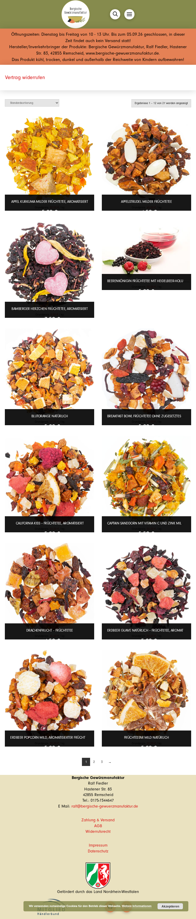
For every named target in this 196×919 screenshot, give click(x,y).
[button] (115, 14)
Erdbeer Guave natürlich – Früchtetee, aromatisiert (149, 630)
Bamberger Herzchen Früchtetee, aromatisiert (49, 309)
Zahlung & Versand (98, 820)
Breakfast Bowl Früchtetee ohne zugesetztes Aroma (150, 416)
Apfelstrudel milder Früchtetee (146, 201)
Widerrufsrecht (98, 831)
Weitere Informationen (137, 906)
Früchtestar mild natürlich (146, 737)
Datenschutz (98, 851)
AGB (98, 826)
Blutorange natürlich (49, 416)
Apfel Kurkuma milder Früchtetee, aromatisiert (49, 201)
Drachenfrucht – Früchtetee (49, 630)
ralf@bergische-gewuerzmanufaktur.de (104, 806)
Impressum (98, 845)
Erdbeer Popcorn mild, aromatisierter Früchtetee (50, 737)
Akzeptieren (170, 906)
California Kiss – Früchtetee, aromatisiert (49, 523)
